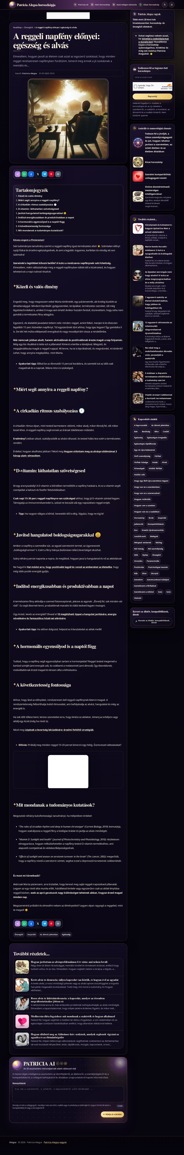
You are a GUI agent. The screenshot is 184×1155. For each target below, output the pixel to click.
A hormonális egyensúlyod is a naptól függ (41, 221)
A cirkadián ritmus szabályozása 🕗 (37, 204)
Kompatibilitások (156, 524)
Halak (155, 462)
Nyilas (145, 555)
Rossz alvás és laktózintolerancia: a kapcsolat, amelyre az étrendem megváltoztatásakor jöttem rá (68, 999)
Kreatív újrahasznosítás (153, 530)
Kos (136, 530)
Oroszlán (138, 561)
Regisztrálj (152, 96)
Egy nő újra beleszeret (144, 450)
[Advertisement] (68, 15)
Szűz (168, 592)
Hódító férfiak (155, 468)
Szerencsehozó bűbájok (158, 579)
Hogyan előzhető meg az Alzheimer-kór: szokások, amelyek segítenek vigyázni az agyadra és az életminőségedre (75, 1035)
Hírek (164, 462)
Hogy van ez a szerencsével (147, 493)
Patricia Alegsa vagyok (149, 14)
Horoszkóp (139, 518)
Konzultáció (19, 1083)
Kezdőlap (17, 27)
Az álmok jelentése (49, 934)
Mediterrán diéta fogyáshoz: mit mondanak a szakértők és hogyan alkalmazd (73, 1016)
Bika (157, 431)
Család (166, 431)
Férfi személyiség (142, 456)
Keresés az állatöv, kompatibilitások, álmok (152, 622)
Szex (160, 592)
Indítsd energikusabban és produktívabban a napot (46, 217)
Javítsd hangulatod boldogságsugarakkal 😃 (42, 213)
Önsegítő (28, 27)
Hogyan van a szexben (144, 505)
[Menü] (172, 5)
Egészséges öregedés (157, 437)
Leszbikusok (140, 536)
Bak (136, 431)
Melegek (154, 536)
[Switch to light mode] (165, 5)
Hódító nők (139, 474)
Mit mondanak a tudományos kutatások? (40, 230)
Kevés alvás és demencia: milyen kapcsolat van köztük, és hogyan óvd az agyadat (75, 980)
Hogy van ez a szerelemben (147, 487)
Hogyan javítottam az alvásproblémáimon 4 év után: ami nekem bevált (69, 962)
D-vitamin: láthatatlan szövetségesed (38, 208)
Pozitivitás (139, 567)
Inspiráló (31, 934)
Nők (136, 555)
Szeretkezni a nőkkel (144, 592)
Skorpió (154, 573)
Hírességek (139, 468)
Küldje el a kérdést (112, 1114)
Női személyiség (155, 548)
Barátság (146, 431)
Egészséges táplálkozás (145, 444)
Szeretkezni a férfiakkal (145, 586)
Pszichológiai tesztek (158, 567)
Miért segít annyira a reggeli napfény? (38, 200)
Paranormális (153, 561)
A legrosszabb (140, 425)
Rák (136, 573)
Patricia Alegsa (29, 73)
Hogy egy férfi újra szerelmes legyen (151, 481)
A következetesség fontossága (34, 226)
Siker (144, 573)
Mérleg (159, 542)
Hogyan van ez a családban (146, 511)
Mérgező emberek (142, 542)
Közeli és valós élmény (30, 195)
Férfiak (158, 456)
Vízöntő (137, 598)
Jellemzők (138, 524)
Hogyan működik (142, 499)
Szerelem (138, 579)
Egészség (66, 934)
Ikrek (151, 518)
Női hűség (139, 548)
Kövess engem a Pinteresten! (28, 240)
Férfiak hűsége (141, 462)
